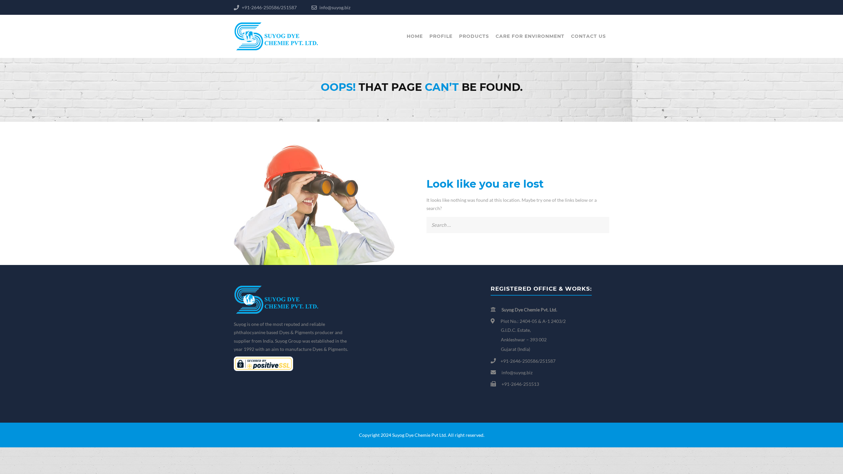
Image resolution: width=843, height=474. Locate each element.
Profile (440, 36)
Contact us (588, 36)
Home (415, 36)
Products (474, 36)
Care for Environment (530, 36)
